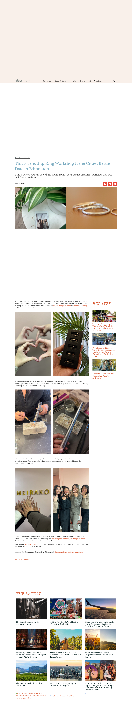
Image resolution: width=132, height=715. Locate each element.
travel (82, 81)
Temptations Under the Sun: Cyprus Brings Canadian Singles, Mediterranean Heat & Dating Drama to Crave (100, 686)
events (73, 81)
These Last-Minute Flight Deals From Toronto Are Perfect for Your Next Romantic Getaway (99, 624)
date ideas (47, 81)
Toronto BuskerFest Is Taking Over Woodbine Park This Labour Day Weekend (103, 327)
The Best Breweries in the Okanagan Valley (27, 623)
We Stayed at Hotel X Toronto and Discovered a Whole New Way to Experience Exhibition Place (103, 352)
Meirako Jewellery (80, 306)
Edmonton (26, 158)
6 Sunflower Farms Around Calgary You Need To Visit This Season (99, 655)
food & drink (60, 81)
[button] (105, 184)
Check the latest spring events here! (69, 552)
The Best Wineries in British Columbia (29, 684)
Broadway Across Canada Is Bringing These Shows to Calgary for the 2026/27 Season (31, 655)
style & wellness (95, 81)
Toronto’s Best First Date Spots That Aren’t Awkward (103, 376)
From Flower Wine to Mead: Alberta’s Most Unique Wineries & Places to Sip (65, 655)
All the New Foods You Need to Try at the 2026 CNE (64, 623)
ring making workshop (62, 306)
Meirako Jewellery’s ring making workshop (68, 539)
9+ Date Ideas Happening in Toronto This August (63, 684)
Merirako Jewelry (31, 544)
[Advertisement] (52, 575)
